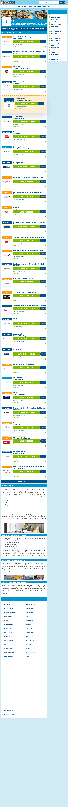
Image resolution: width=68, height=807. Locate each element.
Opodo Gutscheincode (8, 682)
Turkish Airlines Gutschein (31, 682)
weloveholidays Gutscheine (19, 284)
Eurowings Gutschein (30, 628)
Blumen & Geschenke (55, 19)
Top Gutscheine (37, 6)
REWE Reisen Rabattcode (9, 698)
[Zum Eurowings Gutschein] (7, 338)
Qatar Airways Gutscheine (19, 415)
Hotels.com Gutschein (30, 644)
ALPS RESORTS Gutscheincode (9, 632)
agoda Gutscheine (18, 474)
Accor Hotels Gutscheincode (10, 612)
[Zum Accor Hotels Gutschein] (7, 382)
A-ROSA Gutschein (7, 604)
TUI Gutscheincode (29, 678)
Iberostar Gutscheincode (31, 652)
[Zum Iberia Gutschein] (7, 442)
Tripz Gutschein (29, 674)
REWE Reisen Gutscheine (18, 139)
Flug (27, 28)
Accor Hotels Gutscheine (18, 385)
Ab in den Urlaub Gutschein (9, 608)
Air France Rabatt (7, 620)
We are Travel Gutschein (30, 694)
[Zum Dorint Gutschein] (7, 397)
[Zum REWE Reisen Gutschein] (7, 136)
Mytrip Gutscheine (18, 184)
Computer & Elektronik (56, 24)
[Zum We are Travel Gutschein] (7, 268)
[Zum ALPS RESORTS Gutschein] (9, 105)
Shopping (53, 50)
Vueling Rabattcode (30, 690)
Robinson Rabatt (7, 702)
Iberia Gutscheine (17, 443)
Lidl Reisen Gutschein (8, 666)
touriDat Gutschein (29, 662)
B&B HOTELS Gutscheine (18, 74)
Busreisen (13, 28)
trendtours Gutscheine (18, 229)
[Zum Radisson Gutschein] (7, 56)
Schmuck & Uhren (55, 47)
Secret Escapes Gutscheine (19, 298)
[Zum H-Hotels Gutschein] (7, 369)
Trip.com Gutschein (29, 670)
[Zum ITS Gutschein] (7, 242)
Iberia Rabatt (28, 648)
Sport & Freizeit (54, 54)
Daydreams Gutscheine (18, 430)
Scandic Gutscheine (18, 44)
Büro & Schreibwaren (55, 22)
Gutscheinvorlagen (46, 6)
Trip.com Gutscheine (18, 326)
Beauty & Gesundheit (55, 17)
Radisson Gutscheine (18, 59)
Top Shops (24, 6)
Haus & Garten (54, 33)
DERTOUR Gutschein (29, 608)
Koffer (33, 28)
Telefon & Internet (55, 57)
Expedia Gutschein (29, 632)
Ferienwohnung (23, 28)
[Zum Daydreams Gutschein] (7, 427)
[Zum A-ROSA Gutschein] (7, 121)
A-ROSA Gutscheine (18, 124)
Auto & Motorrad (54, 15)
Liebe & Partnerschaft (55, 38)
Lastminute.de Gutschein (9, 662)
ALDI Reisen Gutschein (8, 624)
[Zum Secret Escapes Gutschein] (7, 297)
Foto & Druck (54, 29)
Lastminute (37, 28)
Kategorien (30, 6)
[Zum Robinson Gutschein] (7, 196)
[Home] (19, 6)
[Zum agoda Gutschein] (7, 471)
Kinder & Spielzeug (55, 36)
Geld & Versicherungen (56, 31)
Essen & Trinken (54, 26)
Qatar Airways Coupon (8, 690)
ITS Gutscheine (17, 243)
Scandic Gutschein (8, 706)
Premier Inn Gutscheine (18, 256)
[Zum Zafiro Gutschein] (7, 86)
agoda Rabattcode (8, 616)
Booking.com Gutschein (9, 652)
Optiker (53, 45)
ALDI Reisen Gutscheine (18, 169)
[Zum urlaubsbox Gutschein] (7, 353)
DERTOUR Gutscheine (18, 311)
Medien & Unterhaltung (56, 40)
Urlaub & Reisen (54, 59)
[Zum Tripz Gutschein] (7, 211)
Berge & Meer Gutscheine (19, 459)
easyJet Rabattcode (29, 616)
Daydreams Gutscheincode (31, 604)
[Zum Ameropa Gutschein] (7, 151)
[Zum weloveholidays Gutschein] (7, 283)
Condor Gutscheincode (8, 656)
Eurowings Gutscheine (18, 341)
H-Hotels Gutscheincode (30, 640)
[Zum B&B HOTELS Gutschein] (7, 71)
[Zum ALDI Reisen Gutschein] (7, 166)
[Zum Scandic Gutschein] (7, 41)
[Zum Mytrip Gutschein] (7, 182)
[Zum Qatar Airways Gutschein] (7, 412)
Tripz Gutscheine (17, 214)
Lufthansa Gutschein (8, 674)
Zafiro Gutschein (29, 706)
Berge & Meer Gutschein (9, 644)
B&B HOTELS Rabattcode (8, 640)
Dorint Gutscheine (18, 400)
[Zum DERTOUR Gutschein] (7, 310)
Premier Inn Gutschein (8, 686)
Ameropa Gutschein (8, 636)
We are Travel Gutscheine (19, 271)
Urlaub (12, 29)
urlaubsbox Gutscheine (18, 356)
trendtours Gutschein (30, 666)
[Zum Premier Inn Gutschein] (7, 255)
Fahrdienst (17, 28)
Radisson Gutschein (8, 694)
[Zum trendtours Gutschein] (7, 227)
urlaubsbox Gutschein (30, 686)
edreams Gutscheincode (30, 620)
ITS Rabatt (28, 656)
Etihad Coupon (28, 624)
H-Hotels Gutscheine (18, 370)
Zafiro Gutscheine (17, 89)
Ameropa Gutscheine (18, 154)
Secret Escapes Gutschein (9, 710)
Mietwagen (42, 28)
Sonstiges (53, 52)
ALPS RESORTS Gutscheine (21, 106)
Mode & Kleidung (55, 43)
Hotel (30, 28)
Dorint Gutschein (29, 612)
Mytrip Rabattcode (8, 678)
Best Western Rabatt (8, 648)
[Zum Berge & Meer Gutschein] (7, 456)
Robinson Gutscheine (18, 199)
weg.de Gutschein (29, 698)
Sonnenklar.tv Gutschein (9, 714)
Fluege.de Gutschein (30, 636)
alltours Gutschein (8, 628)
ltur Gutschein (7, 670)
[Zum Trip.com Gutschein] (7, 323)
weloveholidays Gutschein (31, 702)
